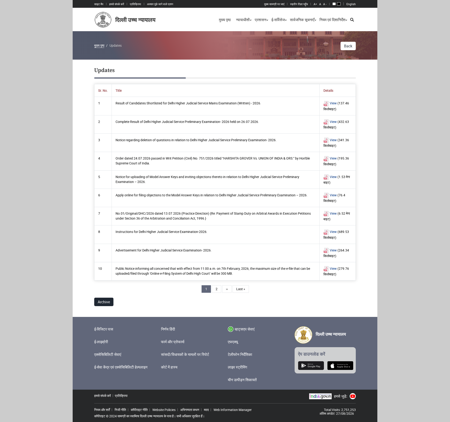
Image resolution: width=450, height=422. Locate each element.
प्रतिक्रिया (135, 4)
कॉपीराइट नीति (139, 409)
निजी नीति (120, 409)
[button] (352, 19)
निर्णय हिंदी (168, 329)
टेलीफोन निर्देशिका (240, 354)
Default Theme (334, 3)
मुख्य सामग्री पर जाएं (274, 4)
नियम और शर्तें (102, 409)
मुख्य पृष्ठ (225, 19)
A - (324, 4)
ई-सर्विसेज (278, 19)
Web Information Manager (233, 409)
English (351, 4)
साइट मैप (98, 4)
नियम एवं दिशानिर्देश (332, 19)
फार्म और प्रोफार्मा (172, 341)
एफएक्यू (233, 341)
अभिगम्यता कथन (189, 409)
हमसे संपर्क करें (116, 4)
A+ (315, 4)
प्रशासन (260, 19)
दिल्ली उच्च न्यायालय (331, 334)
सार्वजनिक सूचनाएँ (302, 19)
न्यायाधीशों (243, 19)
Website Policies (164, 409)
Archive (104, 301)
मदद (206, 409)
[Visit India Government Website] (320, 396)
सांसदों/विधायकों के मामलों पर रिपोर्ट (185, 354)
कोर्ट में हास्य (169, 367)
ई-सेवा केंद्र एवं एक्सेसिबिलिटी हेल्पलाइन (120, 367)
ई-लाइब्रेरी (101, 341)
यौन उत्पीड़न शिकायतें (242, 379)
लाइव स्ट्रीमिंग (237, 367)
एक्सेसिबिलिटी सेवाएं (107, 354)
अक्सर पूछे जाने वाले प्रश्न (160, 4)
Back (348, 46)
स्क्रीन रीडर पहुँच (299, 4)
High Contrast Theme (339, 3)
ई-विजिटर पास (103, 329)
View (333, 103)
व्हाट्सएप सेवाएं (245, 329)
